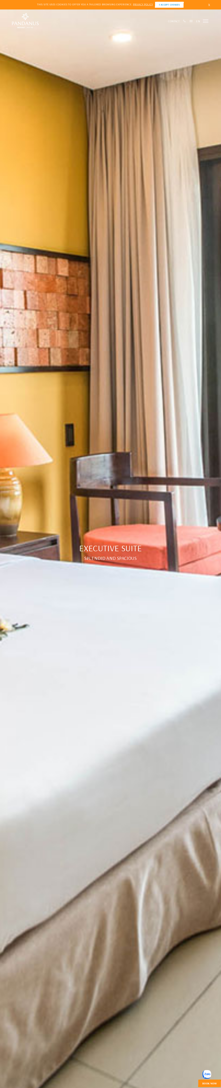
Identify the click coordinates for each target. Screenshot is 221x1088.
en (198, 21)
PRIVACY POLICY (143, 4)
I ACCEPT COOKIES (169, 4)
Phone (184, 21)
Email (191, 21)
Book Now (209, 1083)
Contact (174, 21)
